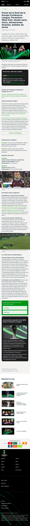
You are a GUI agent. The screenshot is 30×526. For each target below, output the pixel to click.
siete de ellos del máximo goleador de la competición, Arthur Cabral (15, 113)
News (17, 461)
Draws (2, 464)
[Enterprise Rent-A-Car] (15, 443)
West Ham (4, 148)
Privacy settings (5, 508)
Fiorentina (4, 142)
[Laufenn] (5, 443)
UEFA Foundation (5, 486)
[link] (9, 5)
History (17, 464)
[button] (26, 5)
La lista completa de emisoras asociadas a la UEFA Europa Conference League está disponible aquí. (14, 96)
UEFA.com (3, 483)
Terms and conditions (6, 503)
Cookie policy (4, 505)
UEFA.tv (3, 461)
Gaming (3, 467)
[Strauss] (10, 443)
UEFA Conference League (3, 4)
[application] (15, 179)
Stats (2, 469)
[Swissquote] (20, 443)
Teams (17, 458)
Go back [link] (5, 8)
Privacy (3, 501)
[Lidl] (10, 446)
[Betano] (15, 446)
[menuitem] (10, 5)
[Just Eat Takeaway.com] (24, 443)
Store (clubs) (18, 469)
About (17, 467)
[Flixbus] (20, 446)
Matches (3, 458)
